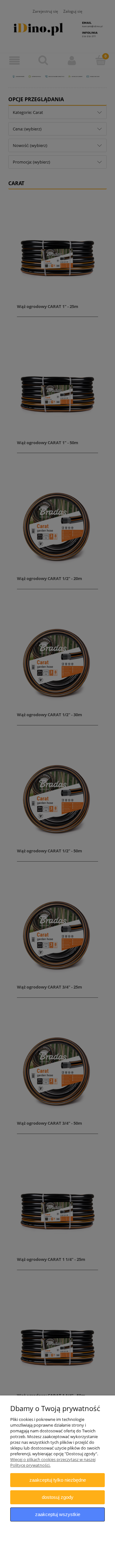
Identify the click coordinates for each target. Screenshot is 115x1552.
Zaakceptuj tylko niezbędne (57, 1480)
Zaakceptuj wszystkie (57, 1514)
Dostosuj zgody (57, 1497)
